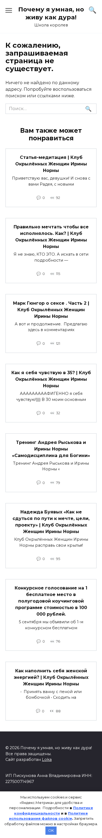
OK (51, 830)
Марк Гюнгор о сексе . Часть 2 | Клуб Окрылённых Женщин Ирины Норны (51, 309)
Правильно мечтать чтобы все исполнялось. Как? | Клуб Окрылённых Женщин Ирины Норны (51, 236)
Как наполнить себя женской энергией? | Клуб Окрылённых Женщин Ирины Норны (51, 677)
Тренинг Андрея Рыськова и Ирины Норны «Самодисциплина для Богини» (51, 449)
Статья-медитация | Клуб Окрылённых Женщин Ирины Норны (51, 164)
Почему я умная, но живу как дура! (51, 13)
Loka (47, 759)
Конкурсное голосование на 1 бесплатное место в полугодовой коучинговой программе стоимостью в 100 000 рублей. (51, 601)
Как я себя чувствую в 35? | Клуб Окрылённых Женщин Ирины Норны (51, 379)
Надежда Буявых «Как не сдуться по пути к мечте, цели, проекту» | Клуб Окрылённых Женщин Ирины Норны (51, 521)
